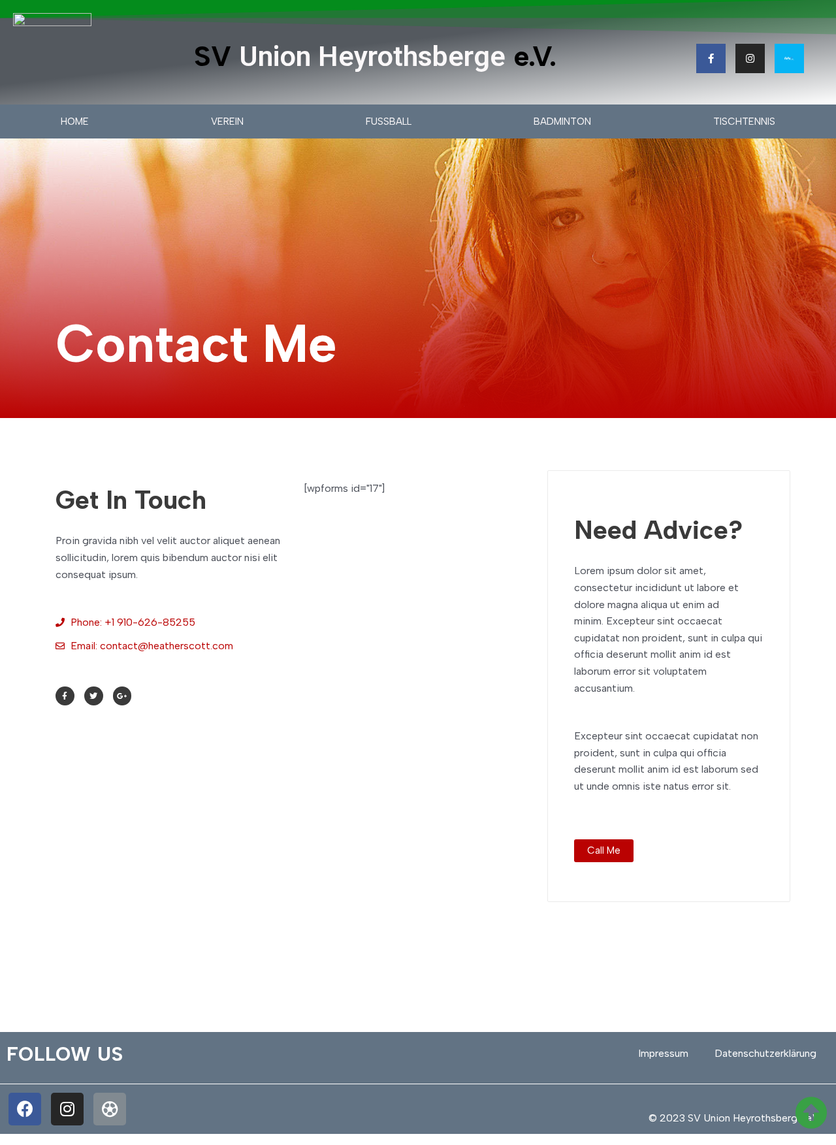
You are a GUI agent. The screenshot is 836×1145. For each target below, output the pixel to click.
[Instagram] (750, 58)
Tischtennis (744, 121)
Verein (227, 121)
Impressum (663, 1053)
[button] (604, 850)
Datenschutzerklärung (765, 1053)
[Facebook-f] (711, 58)
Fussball (388, 121)
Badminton (562, 121)
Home (75, 121)
